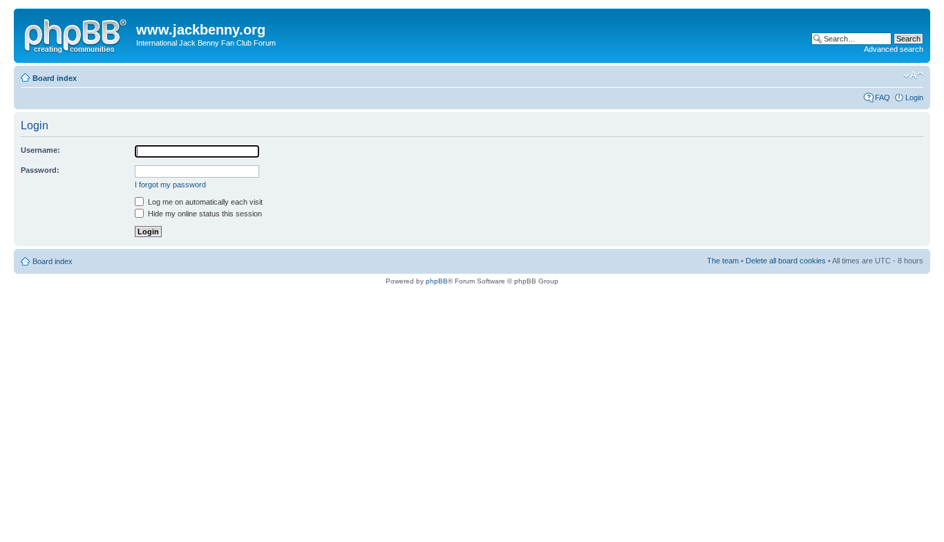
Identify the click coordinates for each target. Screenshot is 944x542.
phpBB (437, 281)
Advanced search (893, 49)
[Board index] (76, 34)
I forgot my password (170, 184)
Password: (40, 170)
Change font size (913, 75)
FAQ (882, 97)
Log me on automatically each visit (204, 202)
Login (914, 97)
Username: (40, 150)
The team (723, 260)
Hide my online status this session (204, 213)
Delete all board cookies (786, 260)
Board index (54, 78)
